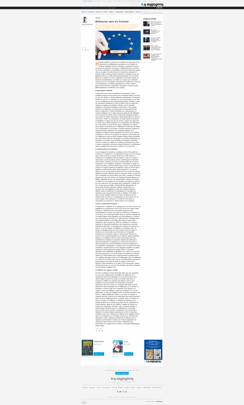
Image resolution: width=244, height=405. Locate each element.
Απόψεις (139, 387)
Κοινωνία (114, 387)
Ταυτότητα (116, 397)
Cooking (145, 1)
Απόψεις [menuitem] (111, 12)
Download (99, 354)
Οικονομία (92, 387)
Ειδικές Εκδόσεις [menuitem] (129, 12)
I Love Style (127, 1)
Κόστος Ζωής (106, 387)
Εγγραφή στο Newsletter (122, 373)
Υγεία (126, 342)
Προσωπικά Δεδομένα (132, 397)
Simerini (104, 1)
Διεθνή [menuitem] (105, 12)
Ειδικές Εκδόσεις (156, 387)
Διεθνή (97, 18)
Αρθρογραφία (146, 387)
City (122, 1)
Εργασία (99, 387)
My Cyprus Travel (152, 1)
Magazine (139, 1)
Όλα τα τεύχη (85, 356)
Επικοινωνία (123, 397)
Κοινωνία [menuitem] (98, 12)
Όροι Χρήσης (110, 397)
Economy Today (116, 1)
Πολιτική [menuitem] (84, 12)
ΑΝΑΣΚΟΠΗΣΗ (99, 342)
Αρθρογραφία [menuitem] (119, 12)
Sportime (109, 1)
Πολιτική (85, 387)
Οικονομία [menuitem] (91, 12)
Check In (134, 1)
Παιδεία (121, 387)
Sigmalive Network (88, 1)
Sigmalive (98, 1)
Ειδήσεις (127, 387)
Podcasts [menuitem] (138, 12)
